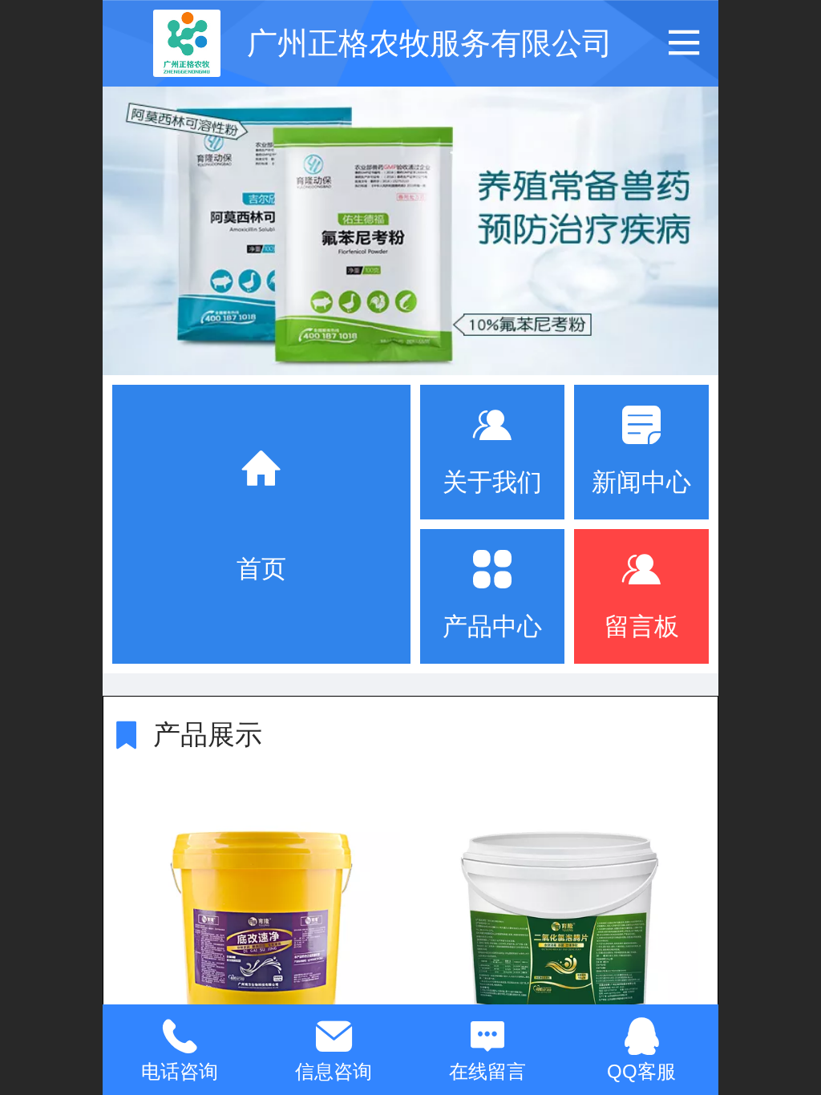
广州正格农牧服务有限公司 (430, 43)
